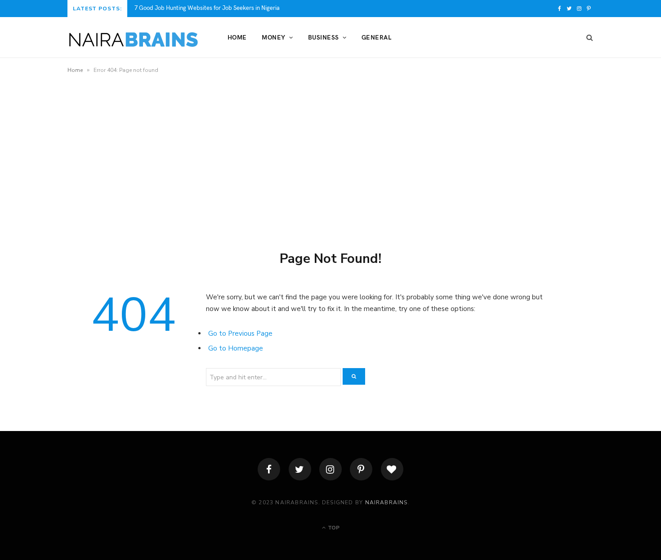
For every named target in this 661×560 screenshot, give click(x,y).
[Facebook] (269, 469)
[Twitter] (300, 469)
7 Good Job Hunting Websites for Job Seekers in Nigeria (207, 8)
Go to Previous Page (240, 333)
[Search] (587, 37)
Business (323, 37)
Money (273, 37)
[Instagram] (330, 469)
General (376, 37)
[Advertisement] (330, 154)
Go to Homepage (235, 348)
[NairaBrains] (132, 38)
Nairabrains (386, 502)
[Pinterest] (361, 469)
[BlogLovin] (392, 469)
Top (332, 527)
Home (237, 37)
